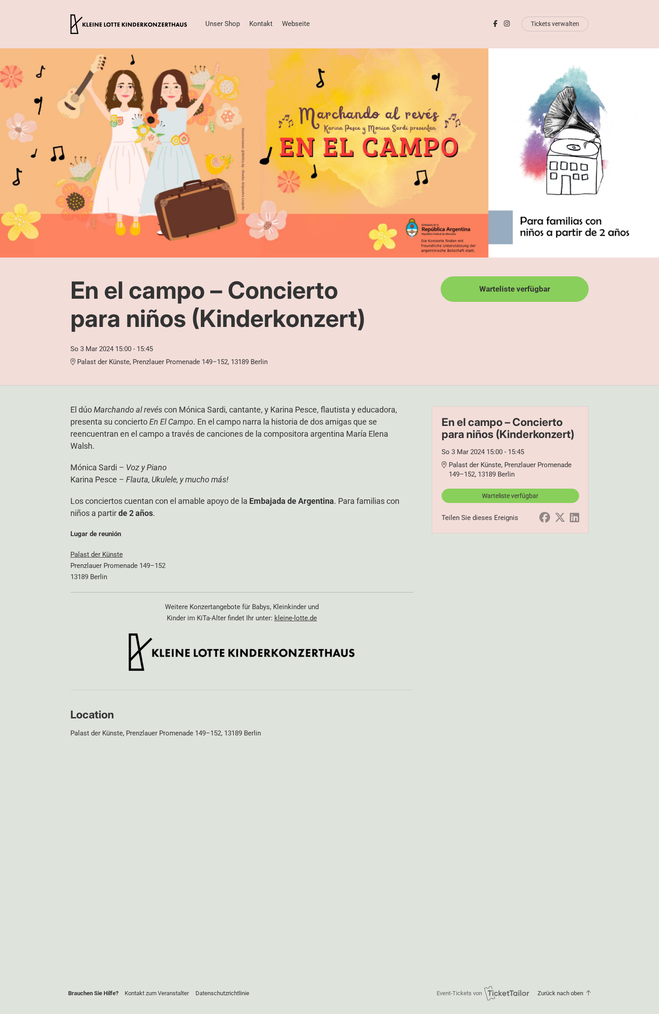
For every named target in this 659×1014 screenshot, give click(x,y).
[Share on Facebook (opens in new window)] (544, 518)
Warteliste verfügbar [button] (514, 289)
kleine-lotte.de (295, 618)
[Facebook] (495, 24)
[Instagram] (507, 24)
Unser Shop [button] (222, 24)
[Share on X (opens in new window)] (560, 518)
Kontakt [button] (261, 24)
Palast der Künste (96, 554)
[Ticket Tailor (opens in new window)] (506, 992)
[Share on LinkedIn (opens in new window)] (574, 518)
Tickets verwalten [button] (555, 23)
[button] (157, 993)
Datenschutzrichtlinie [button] (222, 993)
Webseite (296, 24)
